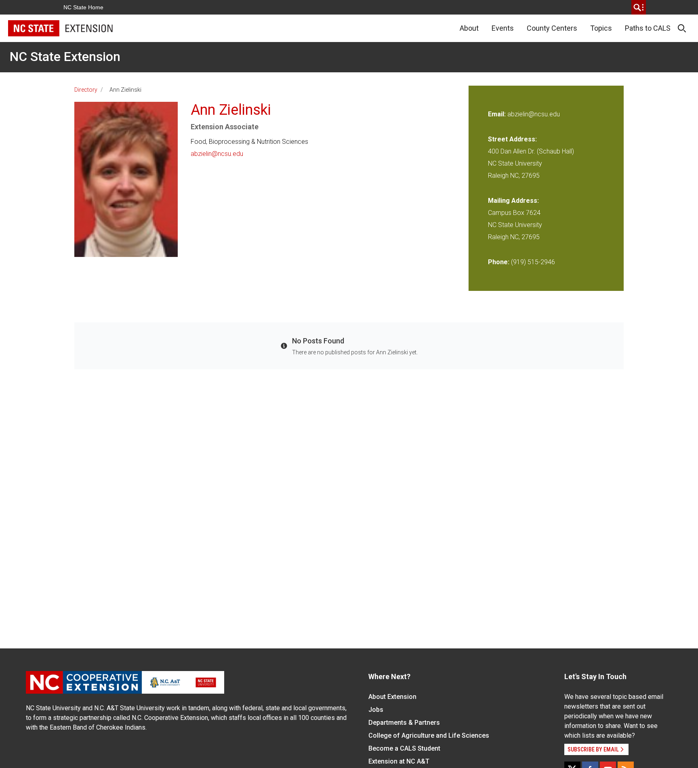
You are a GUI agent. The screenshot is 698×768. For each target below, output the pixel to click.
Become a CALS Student (404, 748)
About (469, 28)
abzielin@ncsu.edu (217, 154)
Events (503, 28)
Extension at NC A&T (398, 761)
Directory (85, 89)
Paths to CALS (648, 28)
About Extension (392, 697)
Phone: (498, 262)
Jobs (375, 709)
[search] (638, 7)
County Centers (552, 28)
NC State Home (83, 7)
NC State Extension (65, 56)
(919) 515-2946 (533, 262)
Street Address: (512, 139)
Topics (601, 28)
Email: (497, 114)
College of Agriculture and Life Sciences (428, 735)
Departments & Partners (404, 722)
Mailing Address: (513, 200)
